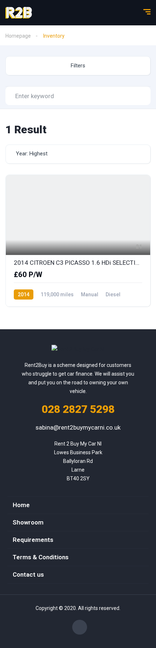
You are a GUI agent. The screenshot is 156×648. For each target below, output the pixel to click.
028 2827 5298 (78, 409)
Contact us (28, 574)
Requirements (33, 539)
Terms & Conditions (41, 557)
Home (21, 505)
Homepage (18, 36)
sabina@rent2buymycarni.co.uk (78, 427)
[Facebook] (79, 627)
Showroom (28, 522)
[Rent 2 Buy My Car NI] (18, 12)
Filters (78, 65)
